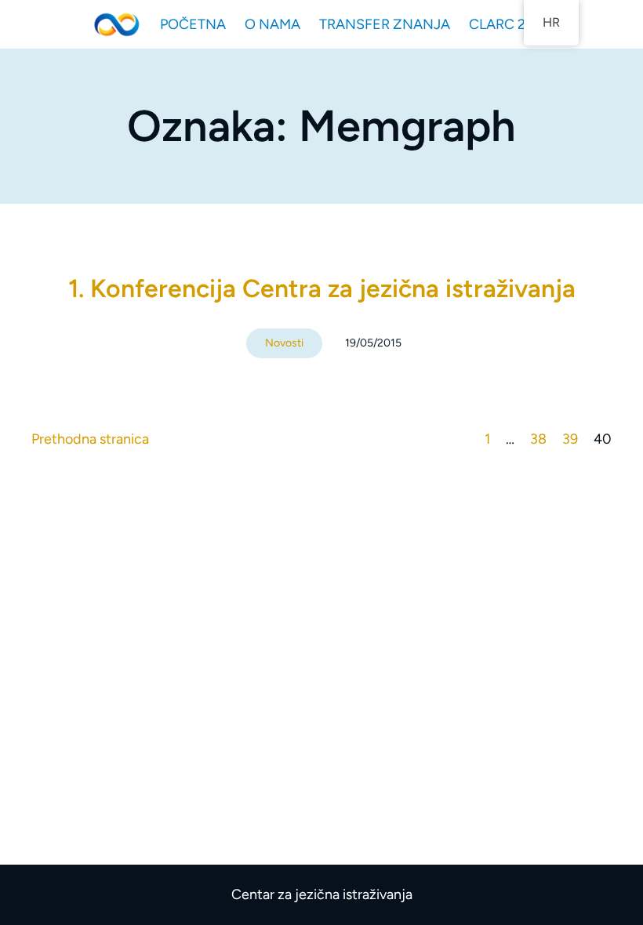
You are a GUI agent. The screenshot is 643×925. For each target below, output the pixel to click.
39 (570, 439)
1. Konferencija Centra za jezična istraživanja (322, 288)
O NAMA (272, 24)
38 (538, 439)
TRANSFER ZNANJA (384, 24)
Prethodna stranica (90, 439)
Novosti (284, 343)
